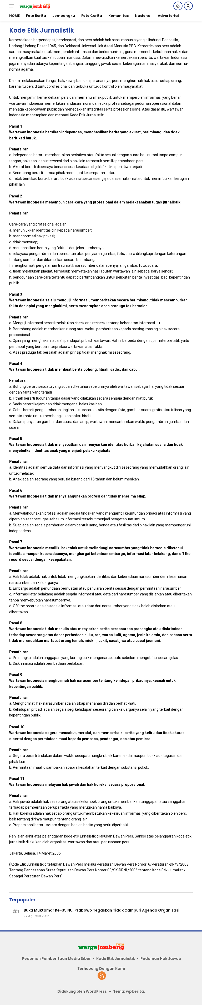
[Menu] (12, 6)
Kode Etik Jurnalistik (115, 958)
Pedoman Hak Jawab (160, 958)
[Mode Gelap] (178, 6)
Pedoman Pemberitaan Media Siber (56, 958)
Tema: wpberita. (129, 991)
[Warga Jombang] (34, 6)
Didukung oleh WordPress (82, 991)
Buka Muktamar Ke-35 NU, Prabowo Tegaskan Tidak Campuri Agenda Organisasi (101, 910)
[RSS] (102, 976)
